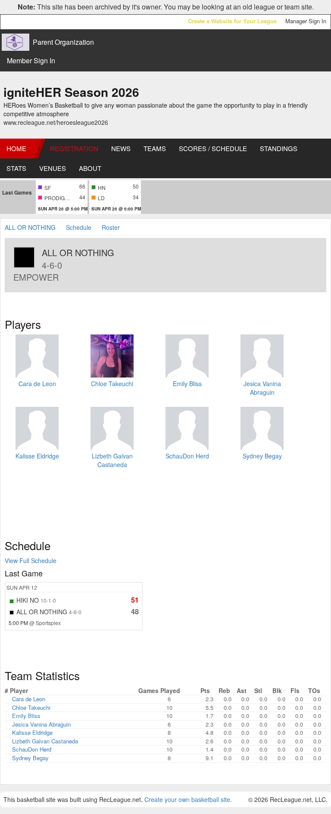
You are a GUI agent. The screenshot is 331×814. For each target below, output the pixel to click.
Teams (155, 148)
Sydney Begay (262, 456)
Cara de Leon (37, 383)
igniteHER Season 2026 (71, 92)
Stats (16, 168)
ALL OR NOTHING (31, 227)
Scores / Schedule (213, 148)
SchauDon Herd (187, 456)
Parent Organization (63, 42)
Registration (74, 148)
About (90, 168)
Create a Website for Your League (232, 21)
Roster (111, 227)
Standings (278, 148)
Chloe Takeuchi (112, 383)
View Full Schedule (30, 560)
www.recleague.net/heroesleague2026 (55, 122)
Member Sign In (31, 60)
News (121, 148)
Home (16, 148)
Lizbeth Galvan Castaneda (112, 460)
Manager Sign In (305, 21)
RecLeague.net (26, 22)
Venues (52, 168)
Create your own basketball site (187, 799)
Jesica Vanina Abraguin (262, 387)
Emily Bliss (187, 383)
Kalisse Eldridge (37, 456)
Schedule (78, 227)
